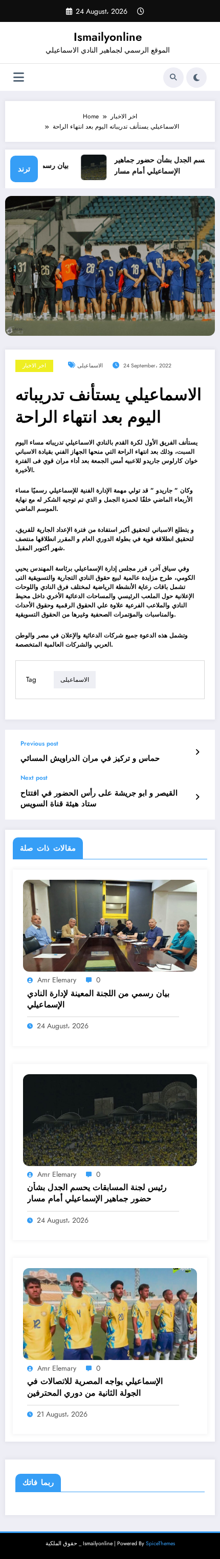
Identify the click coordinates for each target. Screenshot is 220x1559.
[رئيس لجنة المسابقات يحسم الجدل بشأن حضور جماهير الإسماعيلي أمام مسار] (110, 1119)
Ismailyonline (108, 37)
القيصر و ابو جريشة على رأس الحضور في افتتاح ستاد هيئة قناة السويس (99, 798)
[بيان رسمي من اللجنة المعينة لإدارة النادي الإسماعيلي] (110, 925)
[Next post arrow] (197, 797)
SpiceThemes (160, 1543)
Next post (34, 777)
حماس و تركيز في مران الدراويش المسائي (90, 758)
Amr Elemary (56, 980)
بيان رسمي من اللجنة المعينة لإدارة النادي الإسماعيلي (98, 999)
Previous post (39, 743)
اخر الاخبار (34, 365)
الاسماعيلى (90, 365)
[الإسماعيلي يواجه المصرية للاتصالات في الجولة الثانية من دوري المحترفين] (110, 1313)
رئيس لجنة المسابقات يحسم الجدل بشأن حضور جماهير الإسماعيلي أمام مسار (97, 1193)
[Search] (173, 77)
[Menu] (18, 77)
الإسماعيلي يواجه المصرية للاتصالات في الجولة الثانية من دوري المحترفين (95, 1387)
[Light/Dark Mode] (196, 77)
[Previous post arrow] (197, 752)
